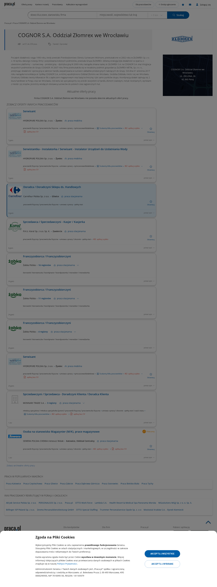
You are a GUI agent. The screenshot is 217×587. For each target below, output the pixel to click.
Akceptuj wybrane (162, 564)
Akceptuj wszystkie (162, 554)
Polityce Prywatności (67, 563)
